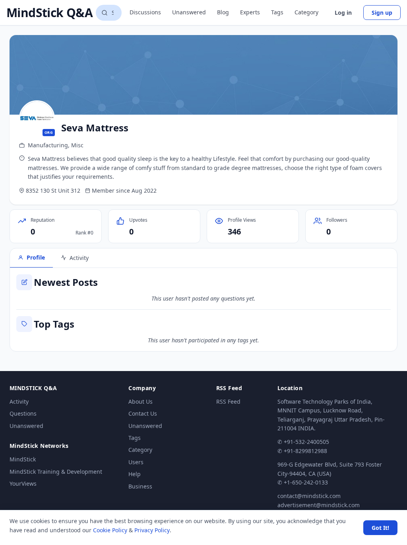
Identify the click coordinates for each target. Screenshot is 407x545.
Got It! (380, 527)
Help (134, 474)
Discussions (145, 12)
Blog (223, 12)
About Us (140, 401)
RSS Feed (228, 401)
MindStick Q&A (49, 13)
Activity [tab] (79, 258)
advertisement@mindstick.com (318, 505)
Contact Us (142, 413)
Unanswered (189, 12)
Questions (23, 413)
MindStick (23, 459)
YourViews (23, 483)
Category (306, 12)
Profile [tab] (36, 257)
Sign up (382, 12)
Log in (343, 12)
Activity (19, 401)
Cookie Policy (110, 530)
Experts (250, 12)
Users (135, 462)
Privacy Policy (152, 530)
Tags (277, 12)
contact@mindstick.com (309, 496)
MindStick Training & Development (56, 471)
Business (140, 486)
